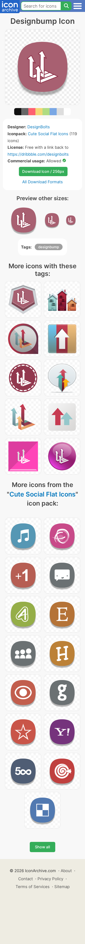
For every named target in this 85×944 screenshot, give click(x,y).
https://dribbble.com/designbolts (38, 154)
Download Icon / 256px (43, 171)
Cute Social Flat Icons (48, 133)
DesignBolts (38, 126)
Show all (42, 847)
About (66, 870)
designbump (48, 247)
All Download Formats (42, 181)
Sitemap (62, 886)
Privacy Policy (50, 878)
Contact (25, 878)
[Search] (66, 5)
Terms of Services (33, 886)
